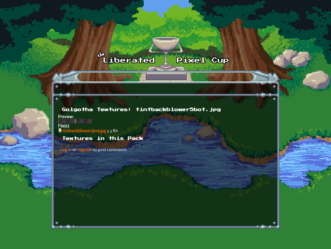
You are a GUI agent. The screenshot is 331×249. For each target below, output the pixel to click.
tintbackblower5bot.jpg (84, 131)
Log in (65, 150)
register (85, 150)
